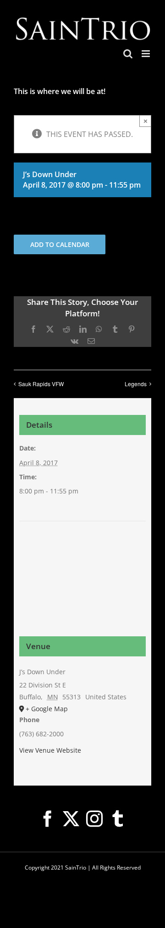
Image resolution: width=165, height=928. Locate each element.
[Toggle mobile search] (127, 53)
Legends (136, 384)
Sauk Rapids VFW (41, 384)
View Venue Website (50, 750)
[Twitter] (71, 819)
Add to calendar (59, 244)
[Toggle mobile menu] (146, 53)
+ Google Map (47, 708)
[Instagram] (94, 819)
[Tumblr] (118, 819)
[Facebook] (47, 819)
